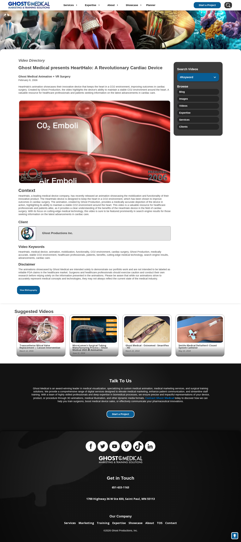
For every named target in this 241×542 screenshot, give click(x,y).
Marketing (86, 523)
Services (70, 523)
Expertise (119, 523)
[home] (30, 5)
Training (103, 523)
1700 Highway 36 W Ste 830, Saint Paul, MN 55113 (120, 499)
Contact (171, 523)
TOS (159, 523)
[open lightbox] (94, 142)
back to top (236, 536)
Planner (150, 5)
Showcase (136, 523)
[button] (198, 77)
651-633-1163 (120, 487)
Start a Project (207, 5)
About (149, 523)
